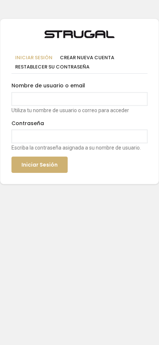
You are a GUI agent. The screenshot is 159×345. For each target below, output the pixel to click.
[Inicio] (79, 33)
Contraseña (27, 123)
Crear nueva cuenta (87, 57)
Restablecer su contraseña (52, 66)
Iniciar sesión (35, 58)
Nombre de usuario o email (48, 85)
